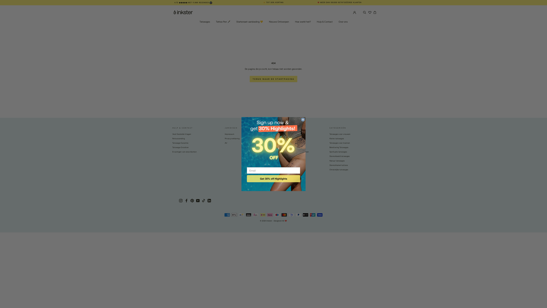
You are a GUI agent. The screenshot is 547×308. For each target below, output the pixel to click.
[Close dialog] (303, 119)
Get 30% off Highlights (273, 179)
